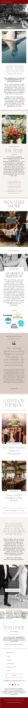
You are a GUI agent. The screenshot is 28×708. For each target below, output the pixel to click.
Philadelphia (19, 637)
